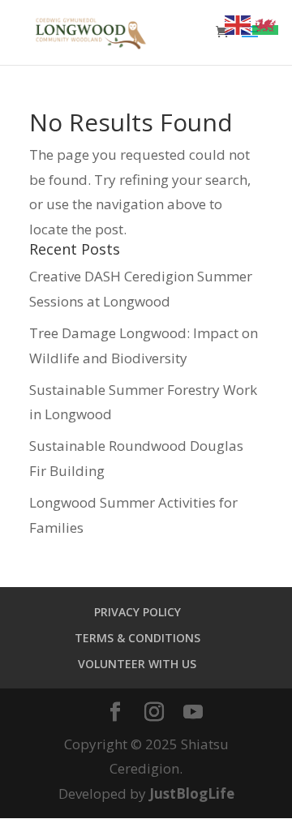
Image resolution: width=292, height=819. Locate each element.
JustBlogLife (191, 793)
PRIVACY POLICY (137, 612)
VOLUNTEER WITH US (137, 663)
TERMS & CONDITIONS (137, 637)
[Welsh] (266, 24)
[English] (238, 24)
